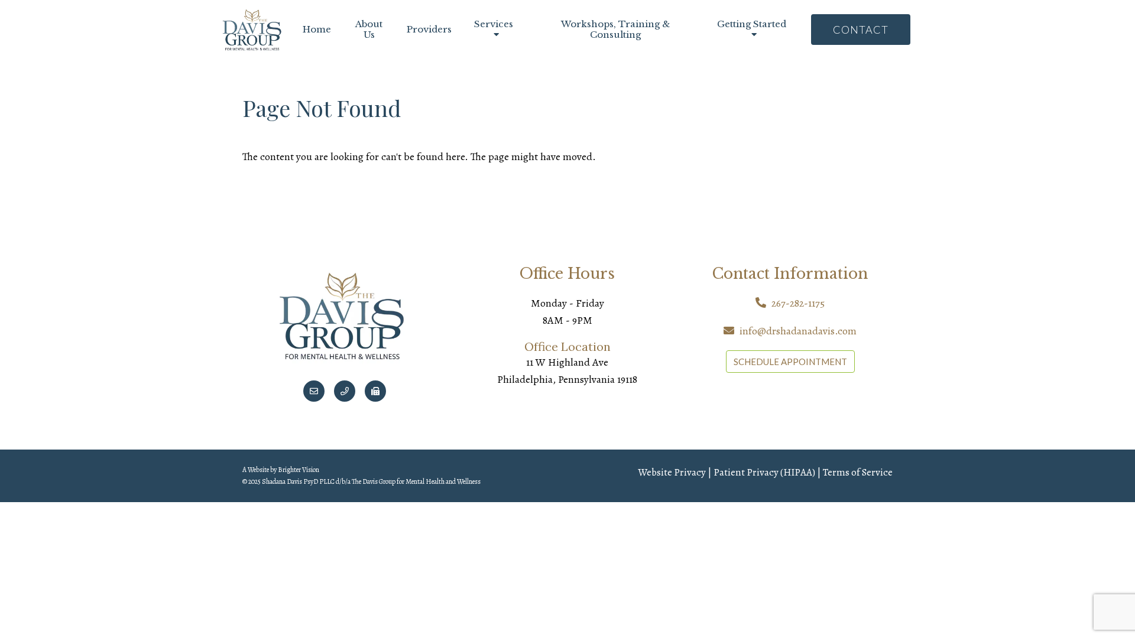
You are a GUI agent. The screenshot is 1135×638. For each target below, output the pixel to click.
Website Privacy (672, 472)
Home (317, 29)
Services (493, 24)
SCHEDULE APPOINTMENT (790, 361)
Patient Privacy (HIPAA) (764, 472)
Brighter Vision (298, 469)
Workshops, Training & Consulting (615, 29)
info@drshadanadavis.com (798, 331)
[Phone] (344, 391)
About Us (368, 29)
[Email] (314, 391)
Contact (860, 29)
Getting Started (751, 24)
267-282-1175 (798, 303)
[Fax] (375, 391)
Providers (429, 29)
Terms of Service (858, 472)
